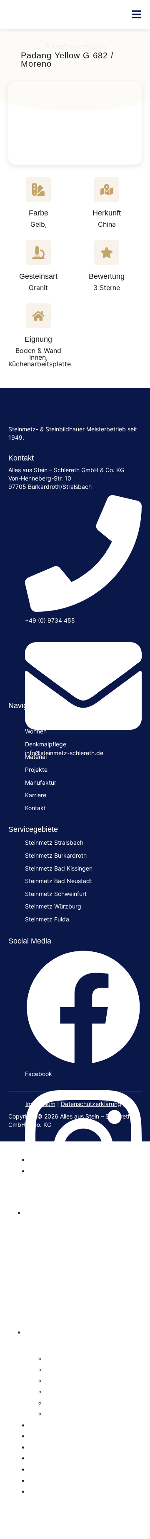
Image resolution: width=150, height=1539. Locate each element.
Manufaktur (52, 1446)
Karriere (45, 1469)
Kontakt (44, 1480)
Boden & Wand (75, 1391)
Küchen (61, 1369)
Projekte (46, 1457)
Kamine (61, 1413)
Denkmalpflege (59, 1424)
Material (45, 1435)
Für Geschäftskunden (72, 1491)
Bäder (58, 1358)
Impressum (40, 1103)
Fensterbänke (73, 1402)
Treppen (63, 1380)
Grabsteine (51, 1159)
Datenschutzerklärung (91, 1103)
